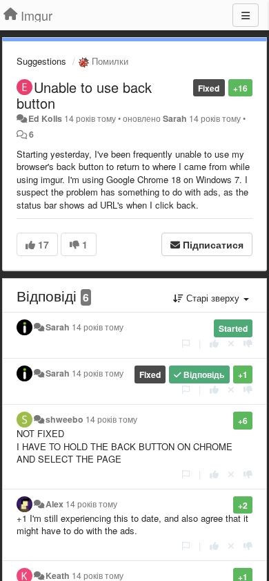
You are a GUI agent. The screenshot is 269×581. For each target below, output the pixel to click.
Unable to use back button (84, 95)
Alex (54, 504)
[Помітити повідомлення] (186, 343)
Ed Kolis (45, 118)
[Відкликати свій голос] (231, 343)
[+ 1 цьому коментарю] (214, 343)
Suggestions (41, 60)
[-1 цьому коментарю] (247, 343)
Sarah (175, 118)
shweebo (64, 419)
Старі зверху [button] (212, 297)
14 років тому (97, 327)
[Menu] (245, 15)
